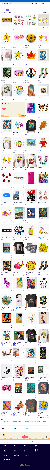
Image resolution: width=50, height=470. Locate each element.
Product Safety (26, 451)
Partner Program (16, 449)
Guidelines (25, 450)
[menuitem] (2, 6)
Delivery (25, 446)
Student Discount (6, 451)
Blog (5, 450)
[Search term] (32, 3)
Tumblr (37, 450)
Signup (5, 454)
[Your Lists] (46, 3)
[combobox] (21, 3)
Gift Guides (5, 446)
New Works (5, 449)
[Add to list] (11, 27)
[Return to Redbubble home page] (4, 3)
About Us (15, 446)
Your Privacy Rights (27, 455)
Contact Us (26, 454)
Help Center (26, 449)
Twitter (37, 449)
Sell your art (15, 451)
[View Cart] (48, 3)
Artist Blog (15, 454)
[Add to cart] (11, 29)
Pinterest (37, 451)
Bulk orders (5, 455)
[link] (7, 10)
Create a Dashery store (17, 455)
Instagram (37, 446)
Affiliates (15, 450)
